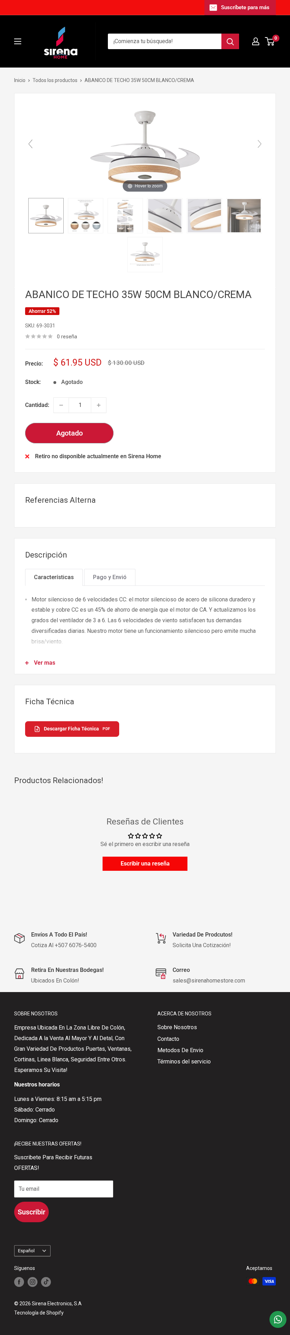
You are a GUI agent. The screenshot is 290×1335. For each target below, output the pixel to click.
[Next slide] (260, 144)
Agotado (69, 433)
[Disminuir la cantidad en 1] (61, 405)
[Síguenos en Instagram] (32, 1282)
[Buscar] (230, 41)
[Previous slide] (30, 144)
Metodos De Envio (180, 1050)
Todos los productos (55, 80)
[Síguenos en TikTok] (46, 1282)
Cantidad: (37, 405)
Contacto (168, 1039)
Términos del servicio (184, 1061)
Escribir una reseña (145, 863)
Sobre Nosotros (177, 1027)
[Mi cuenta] (255, 41)
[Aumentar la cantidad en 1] (98, 405)
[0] (270, 41)
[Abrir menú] (17, 41)
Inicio (19, 80)
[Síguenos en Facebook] (19, 1282)
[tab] (54, 577)
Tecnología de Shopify (39, 1313)
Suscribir (31, 1212)
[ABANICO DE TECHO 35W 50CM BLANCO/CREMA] (46, 215)
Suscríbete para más (245, 7)
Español (26, 1250)
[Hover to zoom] (145, 147)
